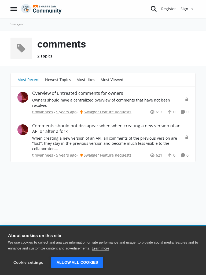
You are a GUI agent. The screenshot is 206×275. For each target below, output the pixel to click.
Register (168, 8)
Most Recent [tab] (28, 79)
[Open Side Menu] (14, 9)
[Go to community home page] (41, 9)
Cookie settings (28, 262)
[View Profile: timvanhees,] (22, 97)
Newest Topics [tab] (58, 79)
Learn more (100, 248)
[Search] (153, 9)
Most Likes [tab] (85, 79)
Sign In (187, 8)
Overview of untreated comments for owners (77, 93)
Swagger (17, 24)
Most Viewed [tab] (112, 79)
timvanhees (42, 111)
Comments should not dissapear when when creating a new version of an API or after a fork (106, 128)
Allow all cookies (77, 262)
